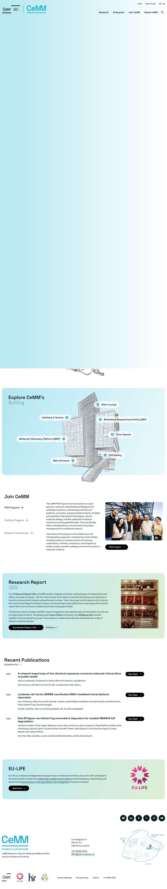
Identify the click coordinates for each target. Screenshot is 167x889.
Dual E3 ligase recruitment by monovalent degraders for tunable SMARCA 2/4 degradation (66, 720)
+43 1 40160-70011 (79, 851)
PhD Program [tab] (11, 507)
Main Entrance (61, 460)
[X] (146, 818)
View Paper (133, 674)
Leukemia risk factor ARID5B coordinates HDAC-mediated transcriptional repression (63, 696)
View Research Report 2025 (24, 627)
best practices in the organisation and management (45, 782)
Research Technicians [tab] (16, 533)
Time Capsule (123, 434)
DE (160, 4)
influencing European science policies (55, 778)
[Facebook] (139, 818)
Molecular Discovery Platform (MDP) (39, 438)
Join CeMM (134, 12)
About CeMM (151, 12)
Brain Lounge (109, 404)
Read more (17, 788)
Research (104, 12)
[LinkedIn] (131, 818)
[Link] (15, 849)
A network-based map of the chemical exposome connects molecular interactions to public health (69, 675)
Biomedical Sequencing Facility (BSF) (125, 419)
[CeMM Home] (24, 12)
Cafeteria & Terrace (52, 417)
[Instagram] (154, 818)
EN (164, 4)
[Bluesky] (123, 818)
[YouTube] (162, 818)
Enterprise (118, 12)
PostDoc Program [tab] (14, 520)
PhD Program (115, 547)
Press (140, 4)
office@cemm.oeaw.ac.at (82, 854)
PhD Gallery (115, 455)
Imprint (96, 878)
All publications (11, 664)
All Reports (50, 627)
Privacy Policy (82, 878)
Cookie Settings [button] (64, 878)
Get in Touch (151, 4)
